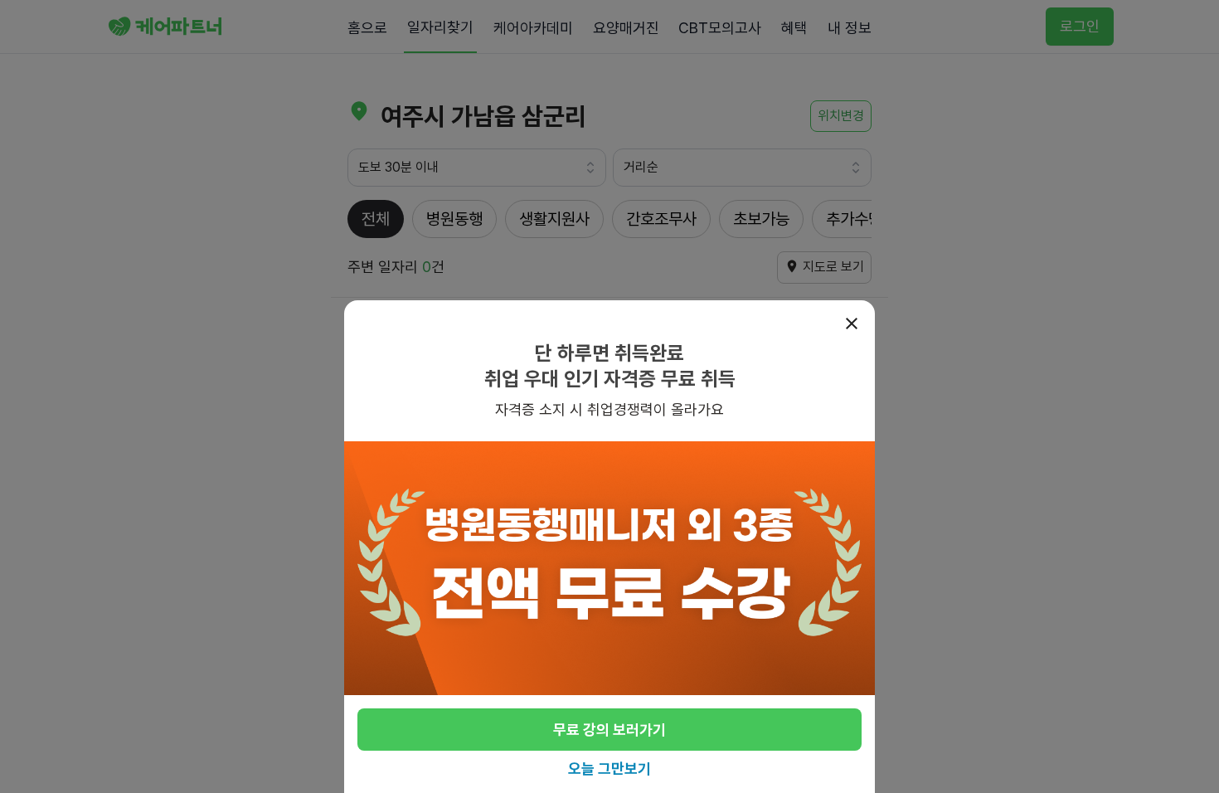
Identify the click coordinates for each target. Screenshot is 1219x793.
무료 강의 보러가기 (609, 729)
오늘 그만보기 (609, 768)
